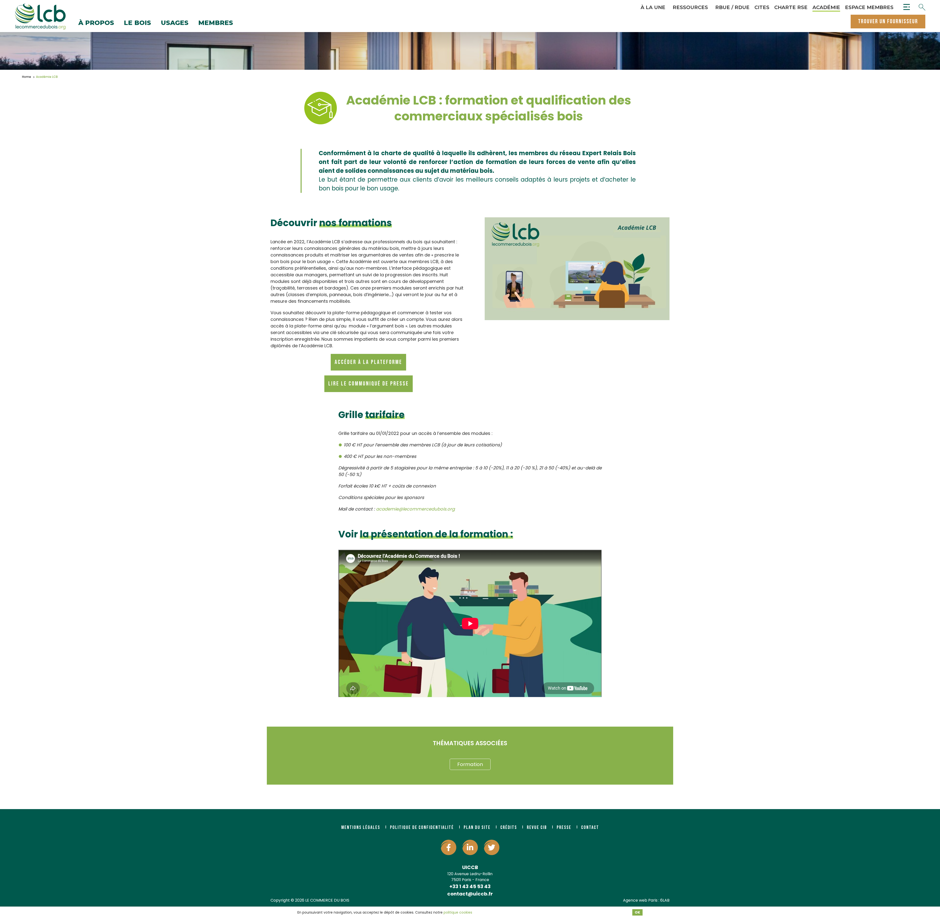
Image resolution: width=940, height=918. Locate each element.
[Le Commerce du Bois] (40, 17)
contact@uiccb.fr (470, 893)
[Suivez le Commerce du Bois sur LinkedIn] (470, 847)
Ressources (690, 7)
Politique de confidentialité (422, 827)
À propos (96, 23)
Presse (564, 827)
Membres (215, 23)
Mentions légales (360, 827)
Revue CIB (537, 827)
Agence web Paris (640, 900)
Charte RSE (791, 7)
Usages (174, 23)
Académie (826, 7)
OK (637, 912)
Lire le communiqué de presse (368, 383)
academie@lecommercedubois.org (415, 509)
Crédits (508, 827)
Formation (470, 764)
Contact (590, 827)
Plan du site (477, 827)
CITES (761, 7)
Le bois (137, 23)
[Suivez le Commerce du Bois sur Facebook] (448, 847)
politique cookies (458, 912)
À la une (653, 7)
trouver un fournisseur (888, 21)
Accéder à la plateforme (368, 362)
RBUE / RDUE (732, 7)
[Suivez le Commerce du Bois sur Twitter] (491, 847)
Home (26, 77)
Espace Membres (869, 7)
